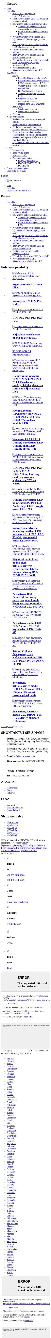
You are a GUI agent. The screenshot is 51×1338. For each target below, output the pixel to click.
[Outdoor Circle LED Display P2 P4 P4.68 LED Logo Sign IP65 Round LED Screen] (28, 494)
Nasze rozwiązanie (15, 116)
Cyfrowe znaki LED (10, 850)
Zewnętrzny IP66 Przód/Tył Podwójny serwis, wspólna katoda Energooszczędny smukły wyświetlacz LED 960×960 (27, 600)
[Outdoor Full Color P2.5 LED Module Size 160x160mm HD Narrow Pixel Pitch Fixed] (28, 677)
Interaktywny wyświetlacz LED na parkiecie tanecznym (28, 56)
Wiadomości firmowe (27, 109)
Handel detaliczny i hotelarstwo (26, 124)
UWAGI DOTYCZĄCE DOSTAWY (29, 164)
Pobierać (16, 114)
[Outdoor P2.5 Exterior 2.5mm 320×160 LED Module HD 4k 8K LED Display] (28, 617)
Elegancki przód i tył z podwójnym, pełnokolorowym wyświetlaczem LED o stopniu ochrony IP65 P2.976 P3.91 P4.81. (25, 567)
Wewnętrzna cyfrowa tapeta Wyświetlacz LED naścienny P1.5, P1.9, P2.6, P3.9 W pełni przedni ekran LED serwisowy (28, 534)
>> (11, 726)
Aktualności (17, 106)
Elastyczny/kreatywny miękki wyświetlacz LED (25, 63)
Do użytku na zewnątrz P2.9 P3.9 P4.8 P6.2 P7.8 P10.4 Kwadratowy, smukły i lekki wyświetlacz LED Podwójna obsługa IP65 (27, 383)
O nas (9, 147)
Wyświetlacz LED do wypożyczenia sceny (27, 99)
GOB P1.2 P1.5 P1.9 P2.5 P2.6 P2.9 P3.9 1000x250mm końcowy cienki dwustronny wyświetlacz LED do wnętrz (27, 475)
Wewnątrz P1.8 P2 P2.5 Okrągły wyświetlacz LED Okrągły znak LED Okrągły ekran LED (27, 444)
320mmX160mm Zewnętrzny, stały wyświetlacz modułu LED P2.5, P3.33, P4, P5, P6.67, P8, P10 (28, 657)
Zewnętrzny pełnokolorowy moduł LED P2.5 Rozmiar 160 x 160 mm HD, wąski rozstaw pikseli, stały (27, 689)
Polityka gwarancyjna (22, 158)
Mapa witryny (22, 843)
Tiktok (10, 968)
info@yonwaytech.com (24, 756)
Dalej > (6, 726)
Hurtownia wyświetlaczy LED (33, 848)
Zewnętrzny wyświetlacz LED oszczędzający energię (32, 27)
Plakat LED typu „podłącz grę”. (32, 78)
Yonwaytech (18, 150)
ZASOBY (11, 73)
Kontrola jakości (19, 155)
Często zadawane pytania (18, 168)
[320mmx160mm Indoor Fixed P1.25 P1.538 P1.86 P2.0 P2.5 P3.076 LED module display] (28, 405)
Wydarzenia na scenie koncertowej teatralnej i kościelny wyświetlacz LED (29, 128)
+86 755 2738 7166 (16, 875)
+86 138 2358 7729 (16, 880)
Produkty (11, 11)
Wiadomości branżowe (28, 111)
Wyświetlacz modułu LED (24, 67)
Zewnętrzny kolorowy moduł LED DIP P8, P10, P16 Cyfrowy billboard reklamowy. (27, 716)
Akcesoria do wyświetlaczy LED (27, 70)
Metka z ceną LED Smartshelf (31, 104)
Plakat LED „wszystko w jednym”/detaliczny (23, 14)
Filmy (15, 75)
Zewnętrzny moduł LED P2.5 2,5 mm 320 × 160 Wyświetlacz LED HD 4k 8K (26, 627)
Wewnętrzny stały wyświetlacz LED (28, 37)
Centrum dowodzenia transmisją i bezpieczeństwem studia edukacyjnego (29, 133)
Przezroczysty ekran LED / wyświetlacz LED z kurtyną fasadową (30, 45)
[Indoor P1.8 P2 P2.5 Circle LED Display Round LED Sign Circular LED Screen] (28, 434)
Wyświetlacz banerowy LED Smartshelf (30, 60)
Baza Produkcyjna (20, 153)
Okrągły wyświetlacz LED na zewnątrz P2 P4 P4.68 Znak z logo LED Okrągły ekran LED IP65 (27, 504)
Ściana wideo (13, 848)
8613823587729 (14, 924)
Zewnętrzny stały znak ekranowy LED (29, 24)
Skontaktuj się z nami (16, 171)
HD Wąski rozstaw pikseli (30, 91)
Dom (9, 8)
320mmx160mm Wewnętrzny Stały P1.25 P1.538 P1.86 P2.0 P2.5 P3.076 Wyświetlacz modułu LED (26, 417)
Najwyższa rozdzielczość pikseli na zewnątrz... (26, 336)
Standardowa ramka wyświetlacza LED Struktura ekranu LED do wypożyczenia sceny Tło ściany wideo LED (33, 84)
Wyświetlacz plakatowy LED (14, 845)
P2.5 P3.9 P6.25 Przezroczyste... (21, 353)
